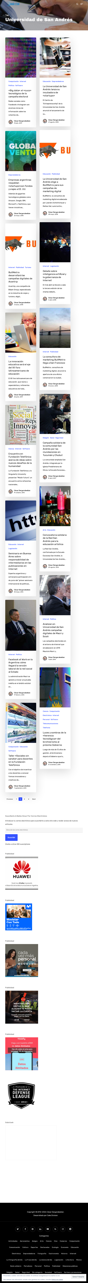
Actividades (12, 1241)
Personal (46, 719)
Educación (47, 81)
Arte (44, 530)
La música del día (45, 1260)
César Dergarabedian (22, 121)
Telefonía (46, 728)
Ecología (55, 1247)
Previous (10, 799)
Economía (64, 1247)
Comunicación (14, 1247)
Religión (46, 438)
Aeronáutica (25, 1241)
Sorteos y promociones (73, 1272)
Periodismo (28, 1266)
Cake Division (52, 1215)
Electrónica (47, 715)
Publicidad (56, 174)
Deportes (34, 1247)
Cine (55, 1241)
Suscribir (11, 837)
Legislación (54, 266)
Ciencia (11, 449)
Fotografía (42, 1254)
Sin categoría (37, 1272)
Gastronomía (54, 1254)
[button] (81, 4)
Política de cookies (57, 1279)
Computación (13, 81)
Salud (52, 438)
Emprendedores (58, 81)
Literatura (70, 1260)
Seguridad (59, 438)
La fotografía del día (14, 1260)
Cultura (25, 1247)
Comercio (63, 1241)
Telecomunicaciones (50, 724)
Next (34, 799)
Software (19, 85)
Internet (23, 81)
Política (11, 85)
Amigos (35, 1241)
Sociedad (48, 1272)
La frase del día (31, 1260)
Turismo (28, 267)
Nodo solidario (15, 1266)
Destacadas (44, 1247)
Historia (64, 1254)
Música (79, 1260)
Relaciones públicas (70, 1266)
